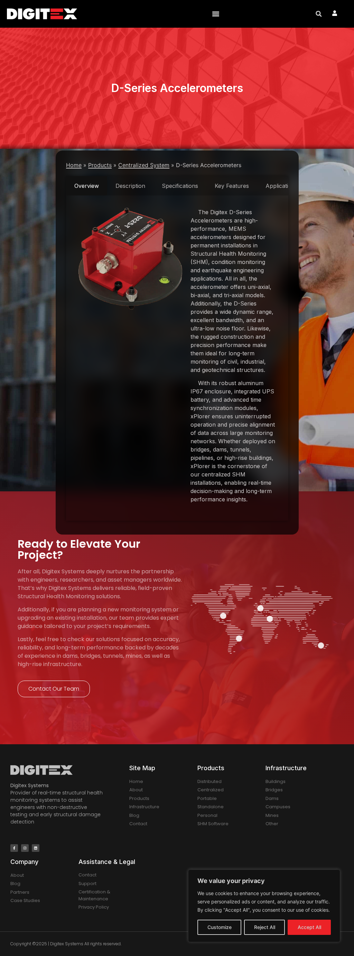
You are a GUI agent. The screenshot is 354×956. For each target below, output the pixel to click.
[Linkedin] (35, 848)
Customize (219, 927)
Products (100, 165)
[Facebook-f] (14, 848)
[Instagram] (25, 848)
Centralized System (143, 165)
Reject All (264, 927)
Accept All (309, 927)
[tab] (86, 186)
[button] (215, 14)
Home (74, 165)
